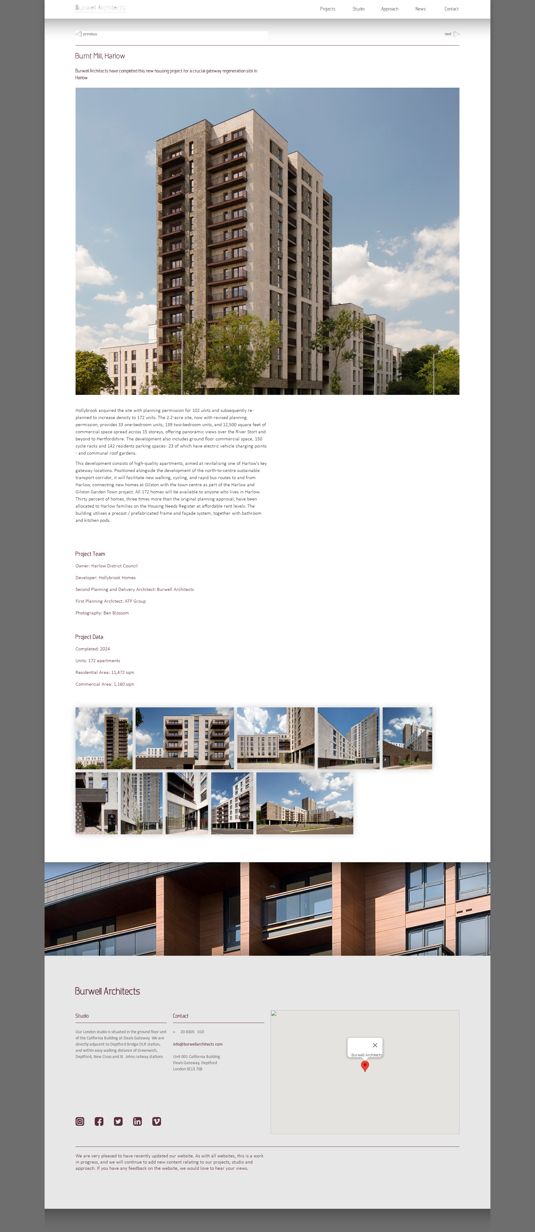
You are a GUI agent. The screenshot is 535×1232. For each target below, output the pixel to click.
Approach (389, 9)
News (421, 9)
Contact (452, 9)
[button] (327, 9)
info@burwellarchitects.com (198, 1044)
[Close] (375, 1045)
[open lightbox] (106, 739)
